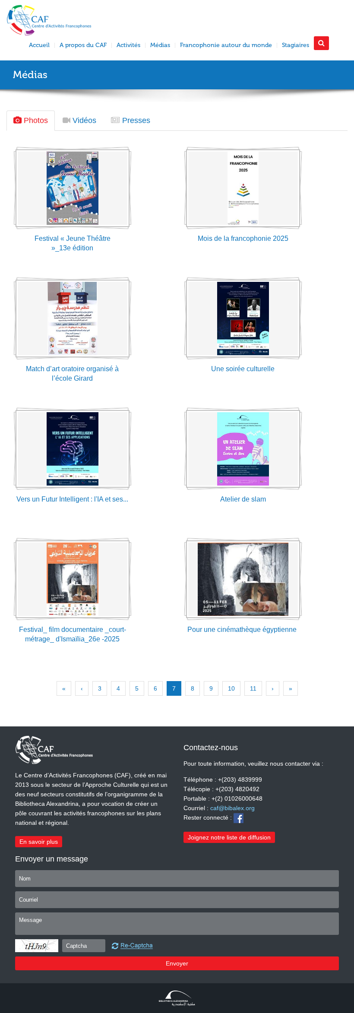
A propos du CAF (83, 45)
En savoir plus (38, 841)
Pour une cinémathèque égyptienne (242, 629)
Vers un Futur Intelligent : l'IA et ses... (72, 499)
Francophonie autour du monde (226, 45)
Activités (128, 45)
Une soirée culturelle (243, 368)
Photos (35, 120)
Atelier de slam (243, 499)
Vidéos (83, 120)
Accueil (39, 45)
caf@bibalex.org (232, 808)
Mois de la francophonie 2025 (243, 238)
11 (253, 688)
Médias (160, 45)
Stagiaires (295, 45)
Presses (135, 120)
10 (231, 688)
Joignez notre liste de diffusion (229, 837)
